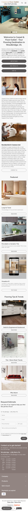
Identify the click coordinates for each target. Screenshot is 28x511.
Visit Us (14, 70)
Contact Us (14, 170)
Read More (14, 213)
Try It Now (14, 290)
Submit (24, 438)
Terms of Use (18, 502)
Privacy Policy (23, 433)
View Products (14, 66)
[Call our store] (14, 508)
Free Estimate (6, 508)
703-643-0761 (6, 456)
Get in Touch (14, 61)
